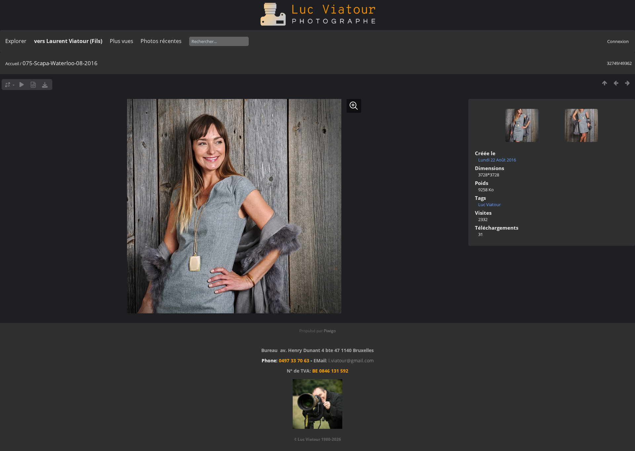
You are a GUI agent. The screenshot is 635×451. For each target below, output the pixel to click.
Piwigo (330, 331)
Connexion (618, 41)
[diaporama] (21, 84)
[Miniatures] (604, 83)
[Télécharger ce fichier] (45, 84)
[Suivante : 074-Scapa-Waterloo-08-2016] (627, 83)
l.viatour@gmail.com (351, 360)
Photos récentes (161, 41)
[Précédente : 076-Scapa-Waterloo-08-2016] (616, 83)
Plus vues (121, 41)
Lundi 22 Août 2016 (497, 160)
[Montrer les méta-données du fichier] (33, 84)
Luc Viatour (489, 204)
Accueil (12, 64)
